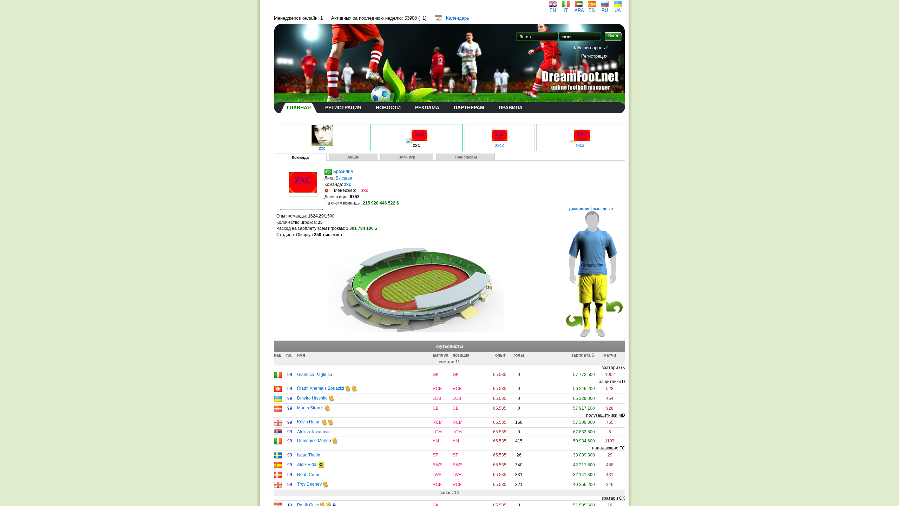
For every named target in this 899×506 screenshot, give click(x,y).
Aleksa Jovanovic (313, 431)
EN (553, 10)
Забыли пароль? (590, 47)
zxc (322, 148)
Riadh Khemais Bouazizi (320, 388)
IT (566, 10)
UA (618, 10)
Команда (300, 157)
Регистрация (594, 56)
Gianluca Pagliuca (314, 374)
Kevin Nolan (309, 422)
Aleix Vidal (307, 464)
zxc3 (580, 145)
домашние (580, 209)
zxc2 (499, 145)
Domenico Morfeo (314, 440)
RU (605, 10)
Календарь (457, 18)
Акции (353, 157)
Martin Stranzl (310, 408)
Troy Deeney (309, 484)
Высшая (344, 178)
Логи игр (406, 157)
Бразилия (343, 171)
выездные (602, 209)
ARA (579, 10)
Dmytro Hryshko (312, 398)
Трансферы (465, 157)
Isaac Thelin (308, 455)
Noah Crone (309, 474)
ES (592, 10)
